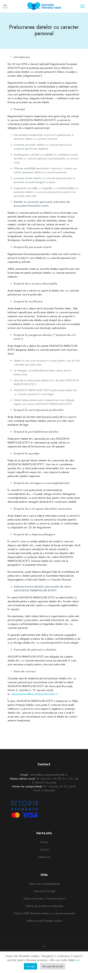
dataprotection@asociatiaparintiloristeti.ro (34, 694)
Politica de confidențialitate (44, 884)
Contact (44, 849)
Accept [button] (30, 966)
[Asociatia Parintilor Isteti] (44, 6)
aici (78, 960)
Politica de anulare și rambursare (44, 906)
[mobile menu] (82, 6)
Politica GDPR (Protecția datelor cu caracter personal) (44, 913)
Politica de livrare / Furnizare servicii (44, 898)
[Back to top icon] (44, 946)
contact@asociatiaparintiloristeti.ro (48, 775)
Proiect (44, 842)
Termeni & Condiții (44, 891)
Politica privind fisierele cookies (44, 921)
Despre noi (44, 857)
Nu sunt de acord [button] (53, 966)
